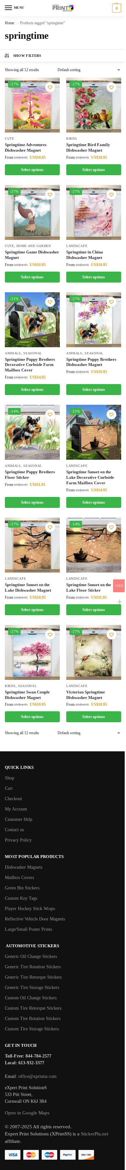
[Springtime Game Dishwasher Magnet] (32, 212)
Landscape (76, 246)
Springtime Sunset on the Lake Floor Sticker (88, 587)
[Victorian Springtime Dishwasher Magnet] (93, 652)
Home (9, 23)
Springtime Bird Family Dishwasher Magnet (88, 147)
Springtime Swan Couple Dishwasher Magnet (27, 695)
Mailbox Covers (19, 877)
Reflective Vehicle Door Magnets (35, 919)
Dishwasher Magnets (23, 867)
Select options (32, 169)
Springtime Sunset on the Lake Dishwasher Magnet (28, 587)
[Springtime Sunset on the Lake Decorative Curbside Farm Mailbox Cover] (93, 432)
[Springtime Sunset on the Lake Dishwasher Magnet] (32, 545)
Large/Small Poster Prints (28, 929)
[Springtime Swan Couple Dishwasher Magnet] (32, 652)
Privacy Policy (18, 840)
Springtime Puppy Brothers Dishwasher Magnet (91, 362)
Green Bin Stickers (22, 888)
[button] (115, 8)
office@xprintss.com (37, 1076)
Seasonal (32, 353)
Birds (71, 138)
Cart (9, 788)
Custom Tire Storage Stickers (32, 1028)
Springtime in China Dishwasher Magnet (84, 255)
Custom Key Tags (21, 898)
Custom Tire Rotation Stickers (32, 1018)
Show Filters (27, 56)
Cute (9, 138)
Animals (13, 353)
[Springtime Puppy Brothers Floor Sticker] (32, 432)
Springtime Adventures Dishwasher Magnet (26, 147)
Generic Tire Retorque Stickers (33, 977)
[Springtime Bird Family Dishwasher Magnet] (93, 105)
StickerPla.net (94, 1133)
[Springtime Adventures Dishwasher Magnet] (32, 105)
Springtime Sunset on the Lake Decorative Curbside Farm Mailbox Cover (90, 477)
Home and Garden (33, 246)
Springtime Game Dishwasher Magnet (32, 255)
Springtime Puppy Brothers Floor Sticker (30, 474)
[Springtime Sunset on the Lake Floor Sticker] (93, 545)
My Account (16, 809)
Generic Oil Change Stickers (31, 956)
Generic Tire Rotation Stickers (33, 966)
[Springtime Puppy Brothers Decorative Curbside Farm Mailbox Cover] (32, 319)
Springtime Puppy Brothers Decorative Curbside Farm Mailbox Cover (30, 365)
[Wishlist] (50, 87)
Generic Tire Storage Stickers (32, 987)
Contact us (14, 829)
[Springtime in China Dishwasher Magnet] (93, 212)
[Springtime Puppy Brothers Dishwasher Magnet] (93, 319)
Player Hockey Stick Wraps (30, 908)
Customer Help (18, 819)
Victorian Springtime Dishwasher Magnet (85, 695)
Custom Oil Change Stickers (31, 997)
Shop (9, 778)
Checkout (13, 798)
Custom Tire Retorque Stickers (33, 1008)
